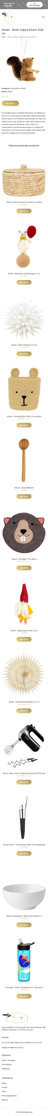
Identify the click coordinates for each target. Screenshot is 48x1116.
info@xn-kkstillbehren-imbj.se (12, 1047)
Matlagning (6, 1069)
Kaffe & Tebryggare (9, 1060)
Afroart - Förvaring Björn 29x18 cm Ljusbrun (24, 416)
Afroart (23, 88)
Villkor (4, 1091)
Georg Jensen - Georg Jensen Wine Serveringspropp (24, 845)
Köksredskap (6, 1064)
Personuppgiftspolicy (9, 1096)
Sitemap (5, 1100)
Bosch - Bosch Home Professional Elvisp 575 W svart (24, 773)
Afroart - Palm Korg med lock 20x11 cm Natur (24, 202)
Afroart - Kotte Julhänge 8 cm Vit (24, 345)
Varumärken (15, 88)
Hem (3, 37)
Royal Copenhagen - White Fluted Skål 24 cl (24, 916)
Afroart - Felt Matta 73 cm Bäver (24, 559)
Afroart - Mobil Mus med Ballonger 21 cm (24, 274)
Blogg (4, 1083)
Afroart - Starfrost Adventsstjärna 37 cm (24, 702)
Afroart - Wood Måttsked (24, 488)
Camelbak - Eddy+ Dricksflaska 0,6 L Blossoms (24, 987)
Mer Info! (10, 103)
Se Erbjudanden (34, 4)
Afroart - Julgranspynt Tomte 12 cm (24, 631)
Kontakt (4, 1087)
